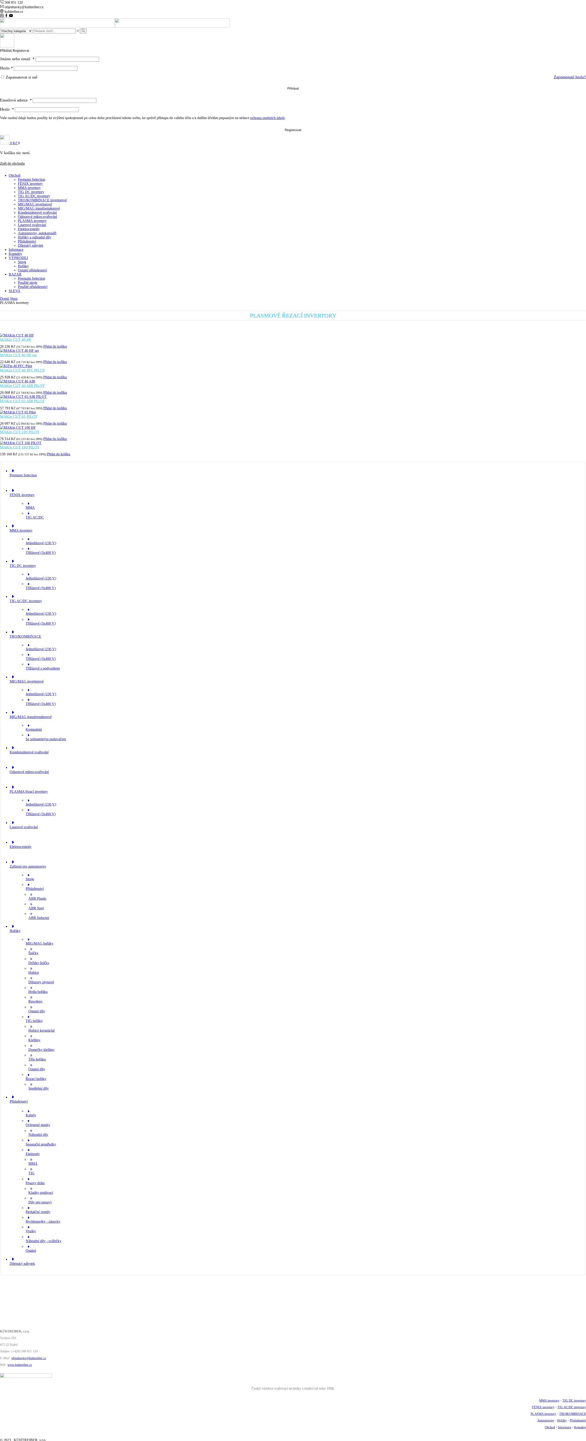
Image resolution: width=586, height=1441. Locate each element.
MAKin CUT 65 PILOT (18, 416)
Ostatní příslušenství (32, 270)
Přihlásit (293, 88)
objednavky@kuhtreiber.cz (28, 1358)
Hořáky (23, 266)
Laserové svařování (32, 225)
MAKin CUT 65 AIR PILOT (22, 401)
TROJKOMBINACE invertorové (42, 200)
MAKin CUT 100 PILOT (19, 432)
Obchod (14, 175)
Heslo (6, 68)
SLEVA (14, 291)
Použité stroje (27, 282)
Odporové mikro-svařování (37, 217)
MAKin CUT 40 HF (15, 339)
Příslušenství (27, 241)
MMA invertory (29, 188)
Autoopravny (545, 1420)
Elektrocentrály (29, 229)
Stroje (22, 262)
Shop (14, 299)
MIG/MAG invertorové (35, 204)
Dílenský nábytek (30, 245)
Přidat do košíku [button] (55, 346)
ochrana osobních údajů (267, 118)
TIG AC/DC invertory (34, 196)
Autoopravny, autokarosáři (37, 233)
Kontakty (15, 254)
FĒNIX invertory (30, 184)
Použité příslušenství (32, 287)
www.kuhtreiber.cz (20, 1365)
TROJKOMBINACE (572, 1414)
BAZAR (15, 274)
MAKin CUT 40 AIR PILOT (22, 385)
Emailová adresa (16, 100)
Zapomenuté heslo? (570, 77)
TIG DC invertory (31, 192)
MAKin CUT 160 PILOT (19, 447)
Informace (16, 250)
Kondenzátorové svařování (37, 212)
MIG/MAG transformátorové (39, 208)
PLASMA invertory (32, 221)
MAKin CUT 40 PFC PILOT (22, 370)
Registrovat (293, 130)
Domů (4, 299)
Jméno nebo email (17, 59)
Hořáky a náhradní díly (34, 237)
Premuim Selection (31, 179)
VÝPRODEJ (18, 258)
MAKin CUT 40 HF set (18, 355)
